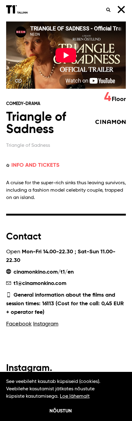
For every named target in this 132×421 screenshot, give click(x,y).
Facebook (19, 324)
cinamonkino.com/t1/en (43, 272)
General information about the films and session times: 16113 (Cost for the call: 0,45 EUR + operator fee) (65, 303)
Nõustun (60, 411)
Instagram (45, 324)
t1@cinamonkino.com (39, 283)
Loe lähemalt (75, 396)
